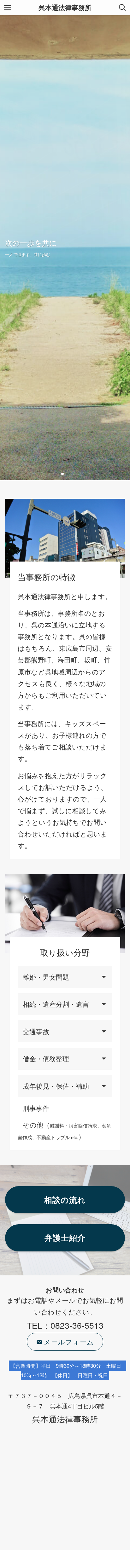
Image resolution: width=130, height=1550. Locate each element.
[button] (62, 474)
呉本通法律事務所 (65, 7)
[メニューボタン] (7, 7)
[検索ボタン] (122, 7)
